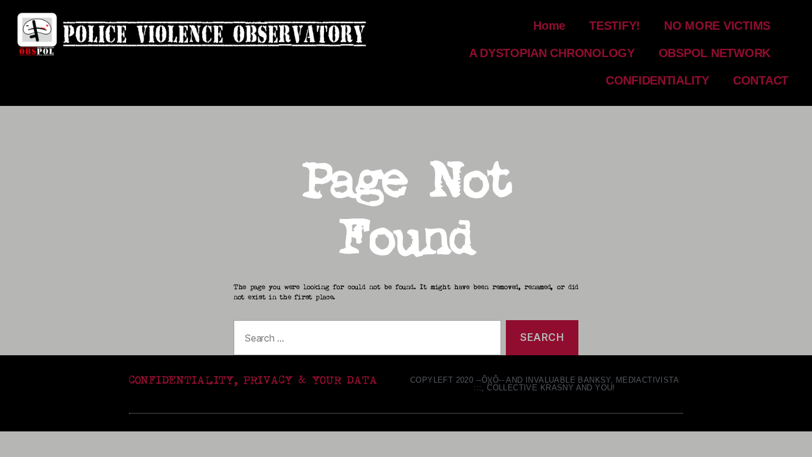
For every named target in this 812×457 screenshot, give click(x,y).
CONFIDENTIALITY (657, 80)
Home (549, 25)
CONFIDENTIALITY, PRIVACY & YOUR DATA (253, 380)
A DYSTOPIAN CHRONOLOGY (552, 53)
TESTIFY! (614, 25)
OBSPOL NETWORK (714, 53)
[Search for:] (365, 340)
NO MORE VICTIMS (717, 25)
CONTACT (760, 80)
